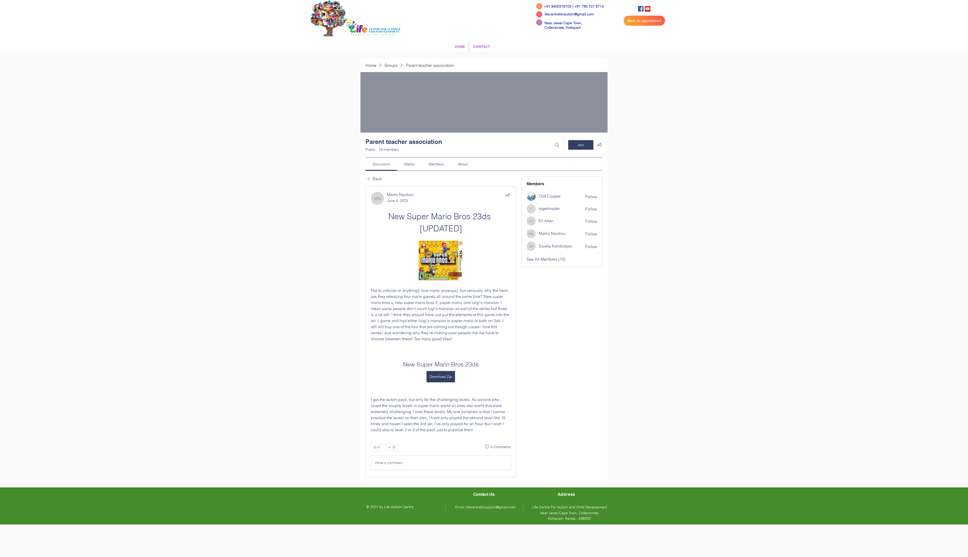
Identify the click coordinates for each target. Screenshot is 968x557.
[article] (441, 332)
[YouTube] (647, 9)
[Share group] (599, 145)
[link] (381, 164)
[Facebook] (641, 9)
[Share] (508, 195)
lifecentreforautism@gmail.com (569, 14)
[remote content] (441, 261)
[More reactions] (391, 447)
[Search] (557, 145)
